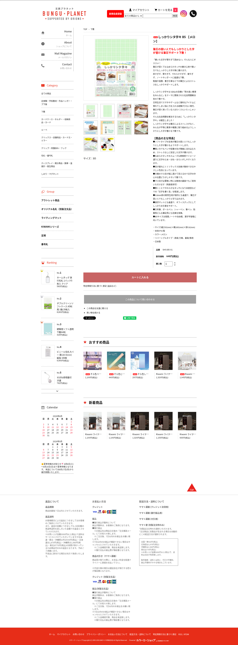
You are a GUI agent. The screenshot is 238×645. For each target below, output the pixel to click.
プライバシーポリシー (96, 634)
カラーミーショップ (75, 640)
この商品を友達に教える (97, 308)
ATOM (186, 634)
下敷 (92, 29)
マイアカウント (64, 634)
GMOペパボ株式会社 (106, 640)
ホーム (52, 634)
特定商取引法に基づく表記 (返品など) (99, 285)
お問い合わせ (78, 634)
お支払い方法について (117, 634)
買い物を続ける (93, 312)
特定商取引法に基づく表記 (164, 634)
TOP (85, 29)
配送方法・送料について (140, 634)
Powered (132, 640)
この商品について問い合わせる (140, 299)
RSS (180, 634)
